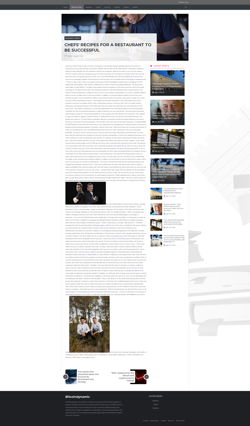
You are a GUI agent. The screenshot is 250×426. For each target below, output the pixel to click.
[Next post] (146, 377)
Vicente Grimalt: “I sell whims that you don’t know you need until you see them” (167, 115)
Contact (145, 420)
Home (65, 7)
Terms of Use (180, 420)
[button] (185, 7)
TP (71, 56)
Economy (89, 7)
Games (135, 7)
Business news (77, 7)
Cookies (163, 420)
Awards (117, 7)
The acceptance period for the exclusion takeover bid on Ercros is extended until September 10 (174, 239)
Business (156, 401)
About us (171, 420)
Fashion (126, 7)
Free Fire (107, 7)
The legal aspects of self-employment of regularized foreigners (166, 86)
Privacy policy (154, 420)
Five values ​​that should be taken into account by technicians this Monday (88, 377)
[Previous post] (65, 377)
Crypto (98, 7)
